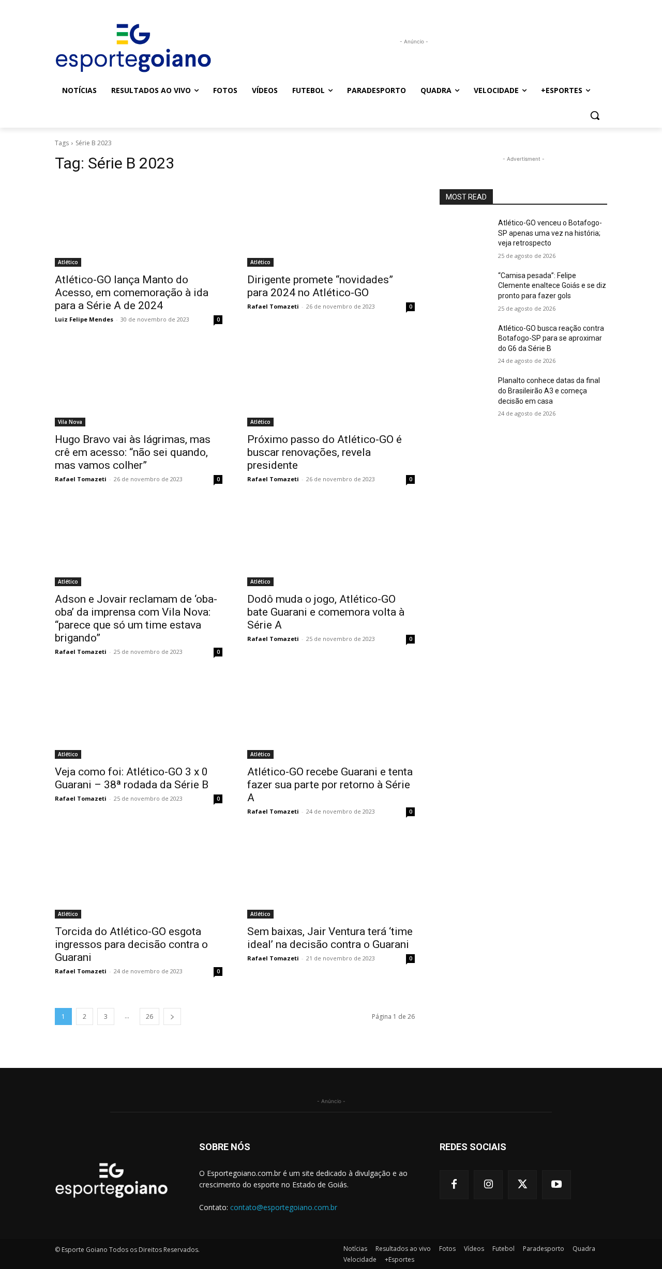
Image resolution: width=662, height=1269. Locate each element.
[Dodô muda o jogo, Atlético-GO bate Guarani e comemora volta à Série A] (331, 544)
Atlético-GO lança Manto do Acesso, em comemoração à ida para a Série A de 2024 (131, 292)
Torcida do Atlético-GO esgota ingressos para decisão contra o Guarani (131, 944)
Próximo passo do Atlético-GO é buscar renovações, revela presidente (324, 452)
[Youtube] (556, 1184)
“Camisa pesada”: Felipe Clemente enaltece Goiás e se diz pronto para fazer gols (552, 285)
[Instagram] (488, 1184)
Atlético (68, 262)
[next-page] (172, 1016)
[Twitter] (522, 1184)
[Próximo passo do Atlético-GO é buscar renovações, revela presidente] (331, 384)
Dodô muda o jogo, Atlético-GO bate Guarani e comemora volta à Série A (325, 612)
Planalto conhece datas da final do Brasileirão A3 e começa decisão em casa (549, 390)
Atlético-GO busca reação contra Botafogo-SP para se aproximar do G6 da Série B (551, 338)
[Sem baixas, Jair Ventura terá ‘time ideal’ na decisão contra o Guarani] (331, 877)
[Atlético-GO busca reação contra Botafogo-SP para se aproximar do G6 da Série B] (465, 341)
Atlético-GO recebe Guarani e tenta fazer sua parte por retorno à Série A (330, 785)
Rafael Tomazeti (273, 306)
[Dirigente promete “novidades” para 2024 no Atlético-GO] (331, 225)
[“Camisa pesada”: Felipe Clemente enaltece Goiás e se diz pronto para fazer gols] (465, 288)
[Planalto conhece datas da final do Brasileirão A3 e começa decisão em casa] (465, 393)
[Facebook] (454, 1184)
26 (149, 1016)
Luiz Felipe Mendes (84, 319)
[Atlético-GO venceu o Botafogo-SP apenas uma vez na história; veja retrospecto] (465, 235)
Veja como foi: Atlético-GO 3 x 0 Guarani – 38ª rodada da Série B (131, 778)
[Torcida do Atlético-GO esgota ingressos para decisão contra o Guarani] (138, 877)
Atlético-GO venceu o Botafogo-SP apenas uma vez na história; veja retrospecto (550, 233)
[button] (594, 115)
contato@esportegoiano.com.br (283, 1207)
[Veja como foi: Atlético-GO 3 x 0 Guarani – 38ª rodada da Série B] (138, 717)
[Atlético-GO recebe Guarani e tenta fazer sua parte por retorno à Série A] (331, 717)
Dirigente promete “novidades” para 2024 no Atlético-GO (320, 286)
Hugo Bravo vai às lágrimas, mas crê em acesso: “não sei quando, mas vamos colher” (132, 452)
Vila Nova (70, 421)
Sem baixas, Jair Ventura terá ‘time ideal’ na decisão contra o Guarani (330, 938)
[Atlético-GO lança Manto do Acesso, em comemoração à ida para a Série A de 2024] (138, 225)
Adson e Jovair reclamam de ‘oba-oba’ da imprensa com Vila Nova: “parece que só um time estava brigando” (136, 618)
